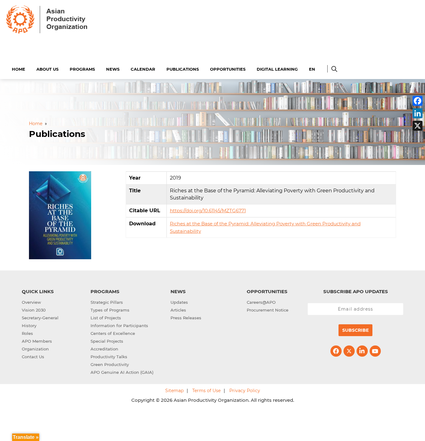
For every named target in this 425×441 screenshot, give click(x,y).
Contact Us (33, 356)
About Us (47, 69)
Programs (82, 69)
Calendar (143, 69)
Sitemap (174, 390)
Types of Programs (110, 309)
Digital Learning (277, 69)
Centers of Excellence (113, 333)
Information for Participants (119, 325)
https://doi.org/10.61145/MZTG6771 (208, 210)
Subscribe (355, 330)
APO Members (37, 341)
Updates (179, 302)
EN (312, 69)
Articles (178, 309)
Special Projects (107, 341)
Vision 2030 (34, 309)
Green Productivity (110, 364)
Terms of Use (206, 390)
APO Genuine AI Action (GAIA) (122, 372)
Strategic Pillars (107, 302)
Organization (35, 348)
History (29, 325)
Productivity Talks (109, 356)
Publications (182, 69)
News (112, 69)
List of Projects (106, 317)
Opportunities (227, 69)
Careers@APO (261, 302)
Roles (27, 333)
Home (18, 69)
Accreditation (104, 348)
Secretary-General (40, 317)
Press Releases (185, 317)
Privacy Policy (244, 390)
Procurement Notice (267, 309)
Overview (31, 302)
